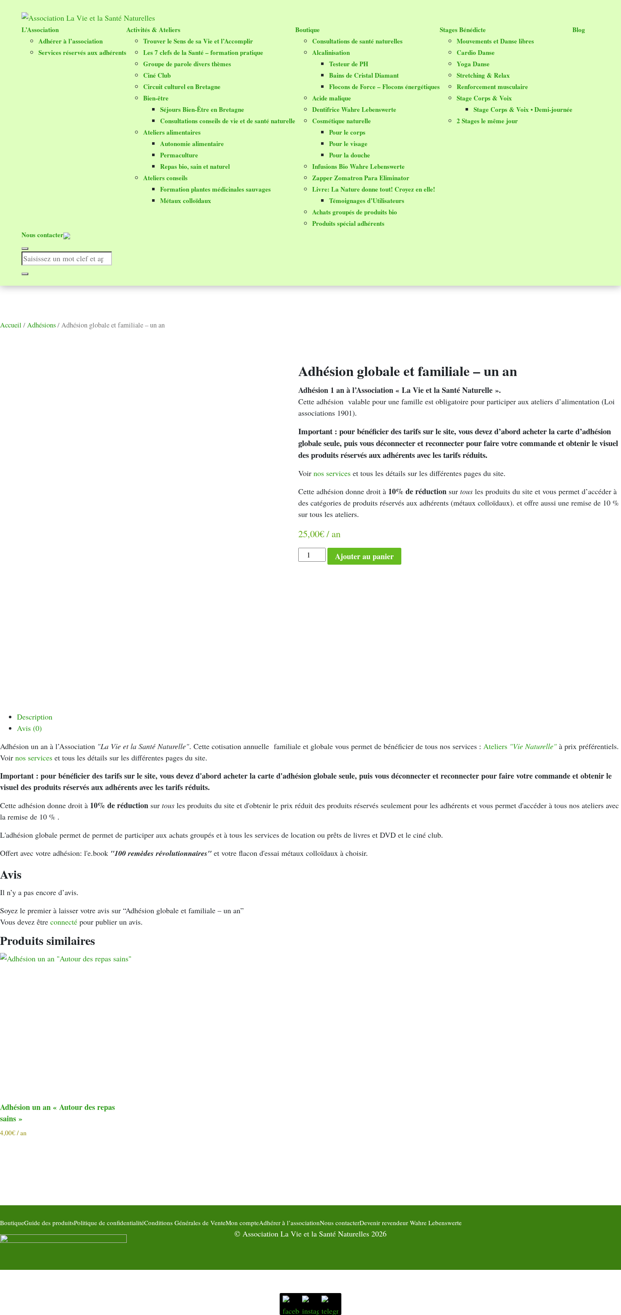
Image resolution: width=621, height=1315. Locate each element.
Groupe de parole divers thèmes (187, 63)
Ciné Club (157, 75)
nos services (332, 473)
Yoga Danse (473, 63)
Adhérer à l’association (70, 41)
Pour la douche (349, 155)
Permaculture (179, 155)
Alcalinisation (331, 52)
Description (34, 717)
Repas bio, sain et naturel (195, 166)
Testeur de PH (348, 63)
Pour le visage (348, 143)
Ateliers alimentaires (172, 132)
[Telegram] (329, 1304)
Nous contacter (42, 234)
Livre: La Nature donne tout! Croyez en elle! (373, 189)
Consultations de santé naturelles (357, 41)
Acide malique (331, 98)
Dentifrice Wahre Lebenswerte (354, 109)
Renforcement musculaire (492, 86)
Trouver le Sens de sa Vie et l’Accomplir (198, 41)
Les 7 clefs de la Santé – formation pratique (203, 52)
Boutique (307, 29)
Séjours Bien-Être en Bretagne (202, 109)
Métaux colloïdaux (185, 200)
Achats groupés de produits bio (354, 211)
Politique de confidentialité (109, 1222)
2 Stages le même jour (487, 120)
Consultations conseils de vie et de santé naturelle (227, 120)
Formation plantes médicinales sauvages (215, 189)
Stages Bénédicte (463, 29)
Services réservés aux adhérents (82, 52)
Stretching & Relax (483, 75)
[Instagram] (310, 1304)
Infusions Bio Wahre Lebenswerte (358, 166)
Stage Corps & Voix (484, 98)
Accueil (11, 325)
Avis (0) (29, 728)
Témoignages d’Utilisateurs (366, 200)
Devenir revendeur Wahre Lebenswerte (411, 1222)
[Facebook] (291, 1304)
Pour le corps (347, 132)
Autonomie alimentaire (192, 143)
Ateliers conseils (165, 177)
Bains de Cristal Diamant (364, 75)
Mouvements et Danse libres (495, 41)
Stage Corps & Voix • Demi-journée (523, 109)
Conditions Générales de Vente (185, 1222)
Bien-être (156, 98)
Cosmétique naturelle (341, 120)
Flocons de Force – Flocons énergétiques (384, 86)
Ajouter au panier (364, 556)
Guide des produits (49, 1222)
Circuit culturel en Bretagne (182, 86)
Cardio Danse (476, 52)
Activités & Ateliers (153, 29)
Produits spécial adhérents (348, 223)
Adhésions (41, 325)
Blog (578, 29)
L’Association (40, 29)
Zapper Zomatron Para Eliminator (360, 177)
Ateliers (520, 746)
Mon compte (242, 1222)
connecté (63, 922)
